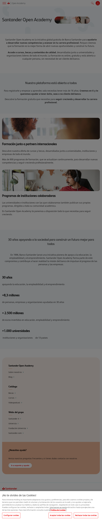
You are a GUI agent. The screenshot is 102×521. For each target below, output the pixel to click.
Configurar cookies (11, 515)
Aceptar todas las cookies (60, 515)
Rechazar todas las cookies (86, 515)
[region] (51, 506)
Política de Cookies (58, 510)
